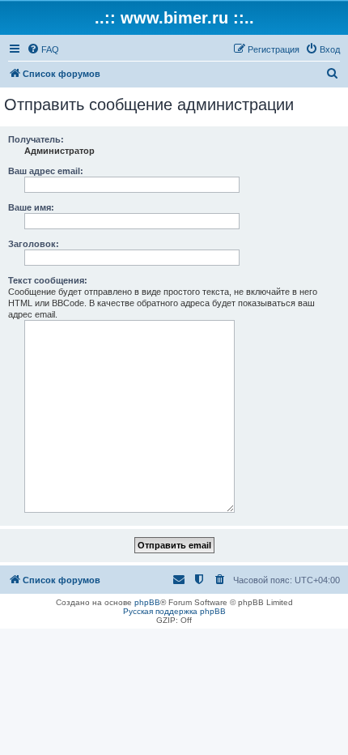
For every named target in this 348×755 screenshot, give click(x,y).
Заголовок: (33, 244)
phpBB (147, 602)
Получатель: (36, 139)
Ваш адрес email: (45, 171)
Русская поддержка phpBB (174, 611)
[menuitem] (43, 49)
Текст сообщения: (47, 280)
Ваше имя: (31, 207)
